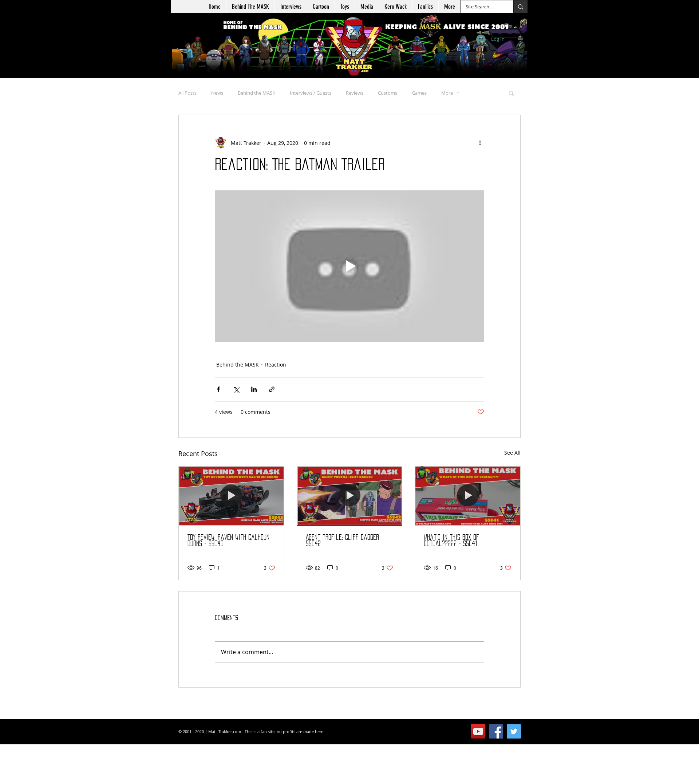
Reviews (354, 93)
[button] (321, 6)
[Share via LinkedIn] (253, 389)
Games (419, 93)
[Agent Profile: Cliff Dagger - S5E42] (349, 495)
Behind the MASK (256, 93)
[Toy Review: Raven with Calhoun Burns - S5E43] (231, 495)
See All (512, 452)
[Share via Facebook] (218, 389)
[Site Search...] (520, 6)
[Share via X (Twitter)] (236, 389)
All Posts (187, 93)
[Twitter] (514, 731)
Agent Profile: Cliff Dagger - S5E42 (344, 540)
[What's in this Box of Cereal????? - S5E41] (467, 495)
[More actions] (479, 142)
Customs (387, 93)
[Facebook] (496, 731)
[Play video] (349, 266)
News (217, 93)
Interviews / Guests (310, 93)
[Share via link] (271, 389)
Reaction (275, 364)
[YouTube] (478, 731)
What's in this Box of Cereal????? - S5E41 (451, 540)
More (447, 93)
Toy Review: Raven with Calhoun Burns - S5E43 (228, 540)
